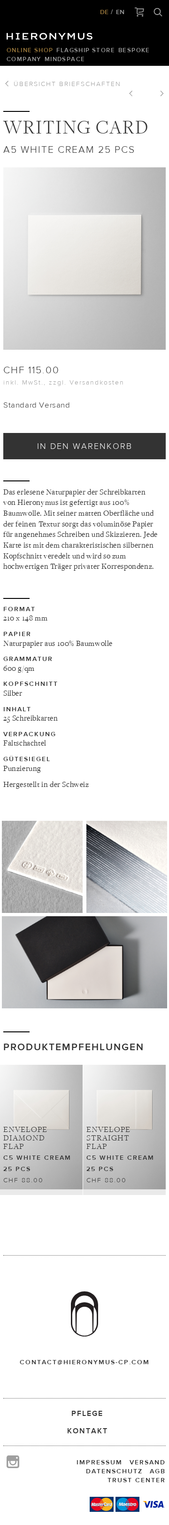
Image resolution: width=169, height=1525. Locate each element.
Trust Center (137, 1480)
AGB (158, 1471)
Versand (148, 1462)
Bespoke (134, 50)
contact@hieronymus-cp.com (85, 1362)
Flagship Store (85, 50)
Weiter (159, 94)
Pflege (87, 1413)
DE (104, 12)
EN (120, 12)
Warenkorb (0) (140, 12)
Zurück (134, 94)
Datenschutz (114, 1471)
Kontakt (87, 1431)
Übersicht (66, 83)
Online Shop (30, 50)
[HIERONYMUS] (51, 34)
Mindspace (65, 59)
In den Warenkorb (84, 446)
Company (24, 59)
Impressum (100, 1462)
